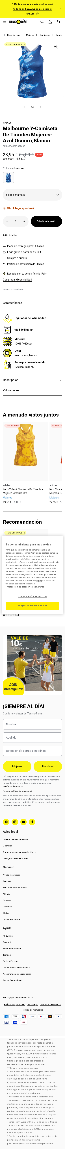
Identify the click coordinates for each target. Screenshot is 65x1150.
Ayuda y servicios (11, 875)
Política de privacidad (14, 1004)
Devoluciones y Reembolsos (16, 967)
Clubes (6, 913)
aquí (38, 581)
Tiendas (7, 955)
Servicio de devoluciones (15, 887)
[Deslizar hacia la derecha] (40, 107)
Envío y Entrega (10, 961)
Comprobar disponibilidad (17, 279)
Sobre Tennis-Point (12, 948)
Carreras (7, 900)
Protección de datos (16, 587)
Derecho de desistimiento (15, 839)
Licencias (7, 845)
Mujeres (30, 35)
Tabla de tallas (10, 235)
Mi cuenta (8, 936)
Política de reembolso (32, 1010)
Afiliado (6, 894)
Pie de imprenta (36, 587)
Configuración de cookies (15, 858)
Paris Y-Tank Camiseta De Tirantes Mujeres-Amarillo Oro (23, 491)
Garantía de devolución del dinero (19, 852)
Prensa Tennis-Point (12, 980)
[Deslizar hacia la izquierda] (25, 107)
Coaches (7, 906)
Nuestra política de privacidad (17, 791)
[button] (5, 22)
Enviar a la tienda (11, 919)
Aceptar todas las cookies (32, 606)
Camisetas (45, 35)
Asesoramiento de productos (17, 974)
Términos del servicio (50, 1004)
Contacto (7, 942)
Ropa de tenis (13, 35)
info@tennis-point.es (13, 786)
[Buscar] (42, 22)
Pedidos (7, 881)
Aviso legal (32, 1004)
